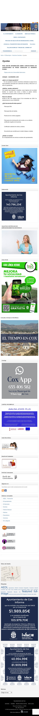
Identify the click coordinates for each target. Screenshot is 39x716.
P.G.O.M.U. (32, 44)
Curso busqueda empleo (24, 589)
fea (19, 591)
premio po (11, 594)
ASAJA (16, 587)
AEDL (4, 587)
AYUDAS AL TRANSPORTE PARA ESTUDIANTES (16, 44)
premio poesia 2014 (17, 594)
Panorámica (6, 515)
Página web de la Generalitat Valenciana (14, 72)
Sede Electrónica (30, 33)
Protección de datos (21, 703)
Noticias (5, 512)
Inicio (2, 55)
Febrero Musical (7, 509)
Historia (7, 703)
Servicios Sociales (17, 55)
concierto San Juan (5, 589)
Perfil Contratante (19, 37)
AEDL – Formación (8, 498)
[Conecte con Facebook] (5, 490)
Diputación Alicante (12, 591)
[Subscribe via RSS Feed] (3, 490)
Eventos (5, 507)
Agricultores (11, 587)
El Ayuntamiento (8, 33)
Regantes (25, 594)
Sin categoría (6, 520)
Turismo (13, 703)
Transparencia (7, 51)
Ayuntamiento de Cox (19, 701)
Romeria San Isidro (31, 594)
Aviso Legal (31, 703)
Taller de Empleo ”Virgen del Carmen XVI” (19, 47)
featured (27, 591)
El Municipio (19, 33)
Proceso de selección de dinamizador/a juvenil (19, 40)
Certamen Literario (33, 587)
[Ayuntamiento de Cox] (19, 30)
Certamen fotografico (24, 587)
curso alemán (14, 589)
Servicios (5, 518)
